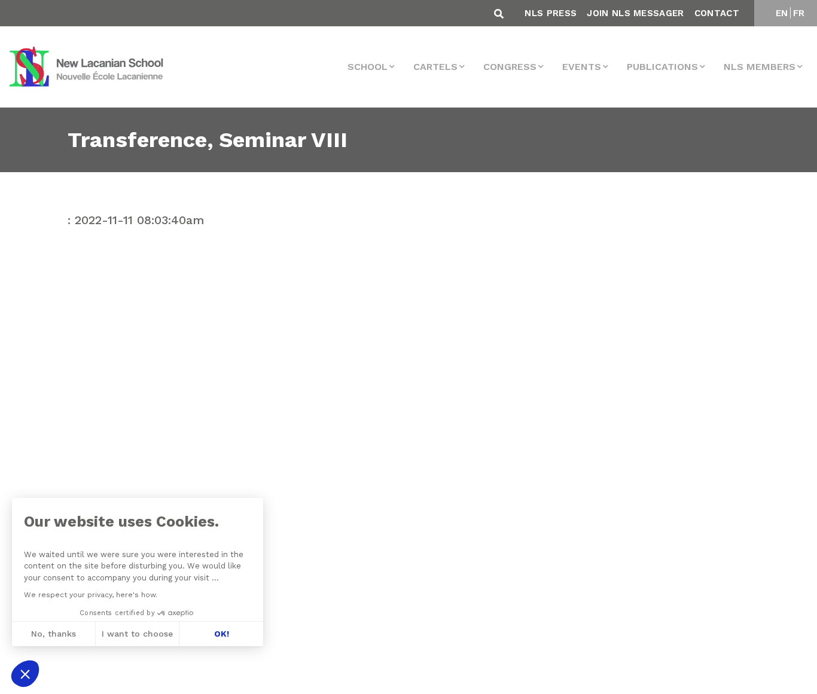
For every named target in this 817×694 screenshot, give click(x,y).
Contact (716, 13)
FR (799, 13)
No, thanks (53, 633)
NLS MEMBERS (759, 66)
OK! (221, 633)
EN (782, 13)
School (367, 66)
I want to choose (137, 633)
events (581, 66)
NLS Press (551, 13)
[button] (25, 673)
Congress (509, 66)
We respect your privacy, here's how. (90, 595)
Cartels (435, 66)
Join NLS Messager (635, 13)
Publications (662, 66)
